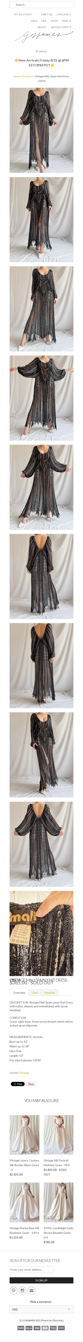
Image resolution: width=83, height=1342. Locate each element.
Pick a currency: (41, 1301)
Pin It (31, 1084)
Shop (54, 20)
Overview (19, 992)
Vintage (24, 1072)
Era (44, 20)
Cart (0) (46, 14)
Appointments (61, 27)
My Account (23, 14)
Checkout (64, 14)
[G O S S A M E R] (41, 35)
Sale (34, 20)
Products (27, 76)
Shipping (49, 992)
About (42, 27)
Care (35, 992)
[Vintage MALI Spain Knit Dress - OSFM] (41, 131)
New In (66, 20)
